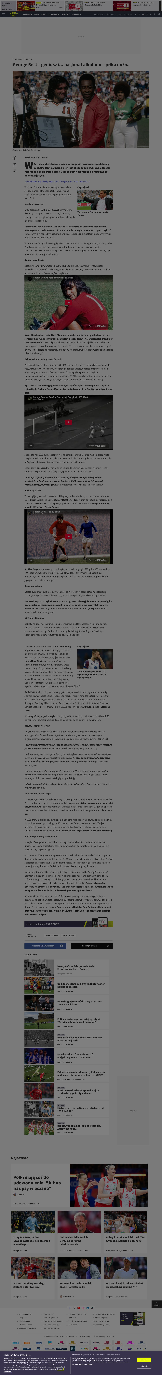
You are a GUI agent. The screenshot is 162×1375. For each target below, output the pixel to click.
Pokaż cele (144, 1366)
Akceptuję (144, 1360)
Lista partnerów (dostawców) (82, 1364)
